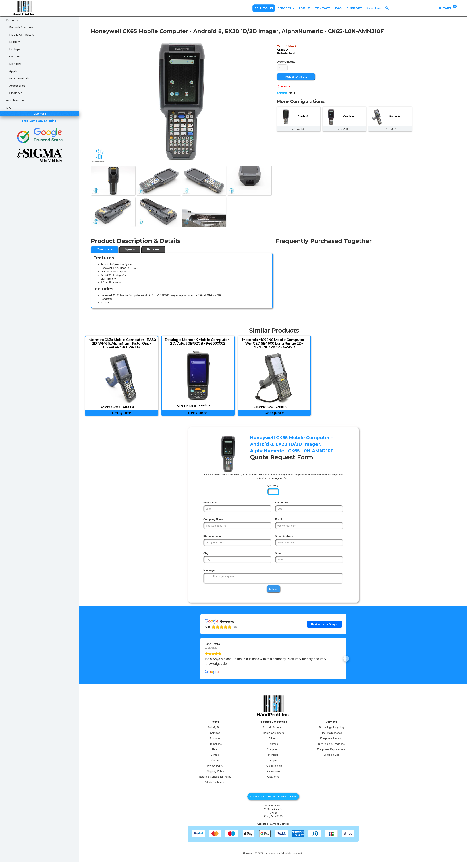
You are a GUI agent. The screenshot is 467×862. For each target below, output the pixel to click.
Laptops (14, 49)
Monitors (15, 63)
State (278, 553)
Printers (14, 42)
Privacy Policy (215, 765)
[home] (21, 8)
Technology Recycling (331, 727)
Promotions (215, 743)
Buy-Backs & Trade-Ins (331, 743)
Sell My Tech (215, 727)
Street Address (284, 536)
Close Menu (40, 114)
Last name (282, 502)
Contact (215, 754)
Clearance (15, 93)
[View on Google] (212, 672)
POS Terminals (19, 78)
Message (209, 570)
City (205, 553)
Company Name (213, 519)
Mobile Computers (21, 34)
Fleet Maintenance (331, 732)
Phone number (212, 536)
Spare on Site (331, 754)
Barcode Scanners (21, 27)
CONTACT (322, 8)
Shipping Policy (215, 771)
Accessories (17, 85)
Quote (215, 760)
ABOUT (304, 8)
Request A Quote (295, 76)
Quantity (273, 485)
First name (210, 502)
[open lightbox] (181, 100)
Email (279, 519)
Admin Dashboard (215, 782)
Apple (13, 71)
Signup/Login (373, 8)
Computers (16, 56)
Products (12, 20)
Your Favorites (15, 100)
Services (215, 732)
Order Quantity (286, 61)
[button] (286, 8)
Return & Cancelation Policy (215, 776)
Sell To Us (263, 8)
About (215, 749)
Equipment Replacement (331, 749)
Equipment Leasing (331, 738)
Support (354, 8)
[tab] (104, 249)
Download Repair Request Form (273, 796)
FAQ (338, 8)
